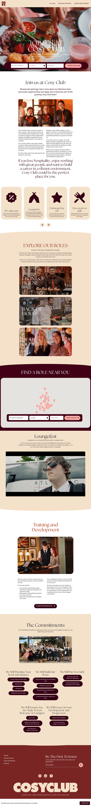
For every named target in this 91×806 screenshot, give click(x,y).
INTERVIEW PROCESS (64, 3)
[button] (44, 401)
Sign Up (81, 765)
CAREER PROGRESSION (44, 606)
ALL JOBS (52, 3)
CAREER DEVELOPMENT (81, 3)
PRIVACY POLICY (48, 795)
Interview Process (9, 758)
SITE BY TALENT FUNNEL (63, 795)
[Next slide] (49, 225)
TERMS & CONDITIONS (37, 795)
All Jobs (6, 755)
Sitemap (55, 795)
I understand (84, 803)
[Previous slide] (42, 225)
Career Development (9, 761)
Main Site (6, 763)
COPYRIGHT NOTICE (26, 795)
